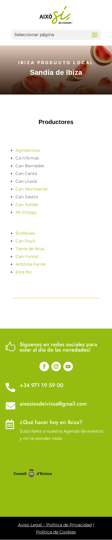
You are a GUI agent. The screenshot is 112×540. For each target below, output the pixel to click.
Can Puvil (25, 241)
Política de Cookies (56, 532)
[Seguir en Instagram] (56, 366)
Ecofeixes (25, 233)
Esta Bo (24, 272)
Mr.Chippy (26, 212)
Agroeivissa (28, 150)
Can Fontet (27, 256)
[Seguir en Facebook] (44, 366)
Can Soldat (27, 204)
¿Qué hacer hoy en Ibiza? (51, 422)
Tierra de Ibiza (30, 248)
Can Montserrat (32, 189)
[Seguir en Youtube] (68, 366)
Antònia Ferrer (31, 264)
